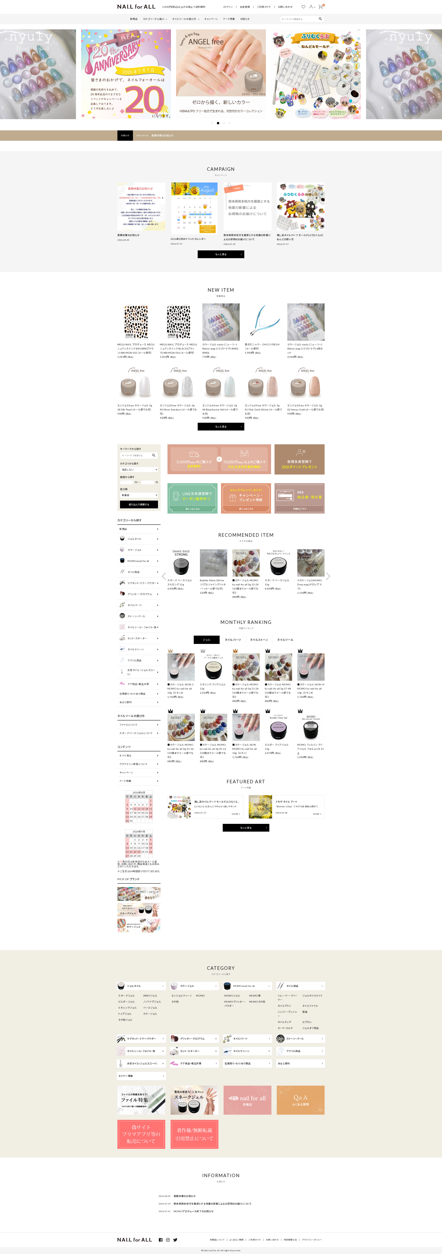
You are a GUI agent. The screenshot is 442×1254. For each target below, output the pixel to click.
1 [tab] (212, 123)
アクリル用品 (135, 660)
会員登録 (245, 7)
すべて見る (125, 755)
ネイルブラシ (284, 1005)
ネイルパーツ (135, 605)
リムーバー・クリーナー (288, 997)
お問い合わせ (285, 7)
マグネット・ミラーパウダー (142, 583)
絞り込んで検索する (139, 504)
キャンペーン (211, 18)
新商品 (134, 18)
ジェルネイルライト (312, 995)
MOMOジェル (232, 995)
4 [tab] (230, 123)
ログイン (228, 7)
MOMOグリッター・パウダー (235, 1003)
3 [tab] (224, 123)
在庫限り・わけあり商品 (132, 693)
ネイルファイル (310, 1005)
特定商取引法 (290, 1239)
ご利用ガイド (264, 7)
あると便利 (125, 702)
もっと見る (221, 254)
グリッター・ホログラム (140, 594)
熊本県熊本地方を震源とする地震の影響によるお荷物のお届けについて (213, 1203)
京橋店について (217, 1239)
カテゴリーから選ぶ (153, 18)
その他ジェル (125, 1019)
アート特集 (229, 18)
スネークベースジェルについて (136, 733)
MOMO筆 (255, 995)
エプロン (307, 1022)
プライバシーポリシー (312, 1239)
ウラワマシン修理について (133, 764)
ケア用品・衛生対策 (138, 684)
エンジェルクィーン (181, 995)
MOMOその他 (257, 1001)
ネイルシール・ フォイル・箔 (142, 627)
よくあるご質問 (236, 1239)
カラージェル (135, 549)
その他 (175, 1001)
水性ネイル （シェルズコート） (141, 672)
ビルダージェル (126, 1001)
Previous (165, 576)
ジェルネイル (134, 538)
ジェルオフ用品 (310, 1028)
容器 (304, 1011)
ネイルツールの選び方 (184, 18)
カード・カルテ (285, 1028)
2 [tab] (218, 123)
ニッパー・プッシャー (287, 1013)
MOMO (200, 995)
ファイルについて (128, 724)
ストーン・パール (136, 616)
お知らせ (245, 18)
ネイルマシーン (136, 649)
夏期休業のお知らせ (162, 135)
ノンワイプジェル (152, 1001)
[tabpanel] (221, 74)
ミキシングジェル (127, 1007)
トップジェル (125, 1013)
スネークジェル (126, 995)
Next (326, 576)
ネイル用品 (134, 572)
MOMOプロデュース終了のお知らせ (194, 1211)
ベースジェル (150, 1007)
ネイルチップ (284, 1022)
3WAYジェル (150, 995)
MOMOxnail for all (138, 560)
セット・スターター (137, 638)
